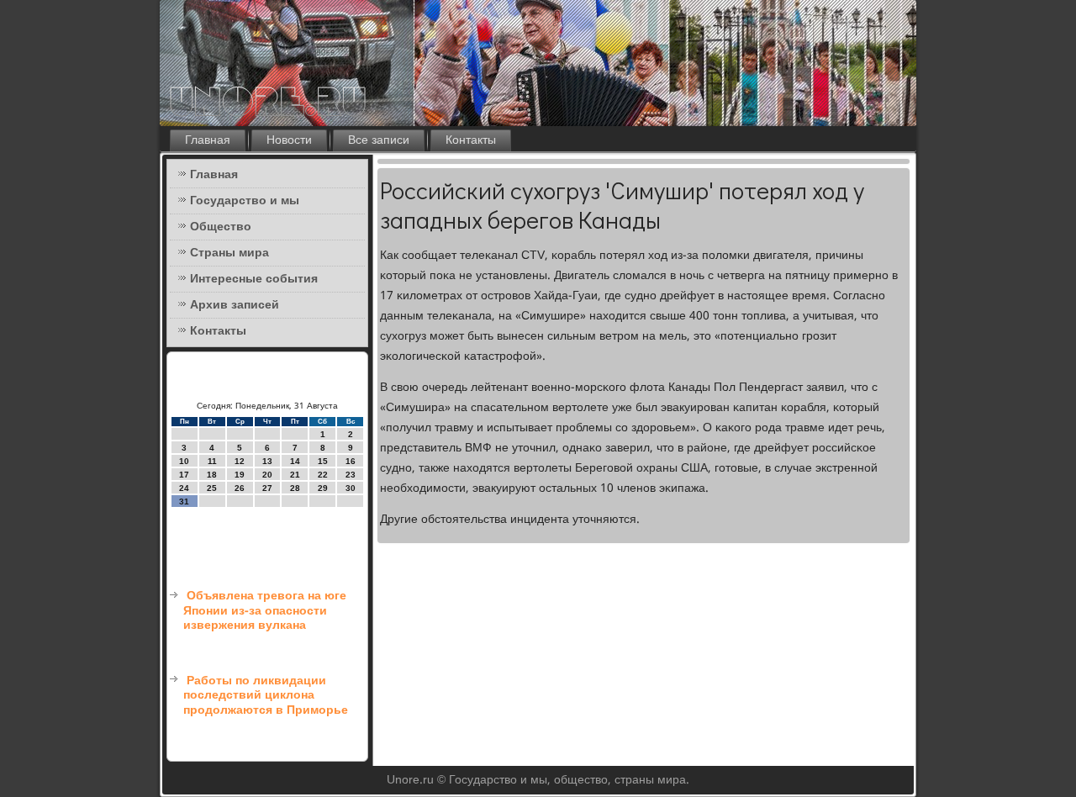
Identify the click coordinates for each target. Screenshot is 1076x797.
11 (212, 461)
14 (295, 461)
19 (240, 474)
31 (184, 501)
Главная (207, 140)
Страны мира (229, 253)
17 (184, 474)
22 (323, 474)
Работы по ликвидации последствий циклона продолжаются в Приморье (265, 695)
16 (350, 461)
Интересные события (254, 279)
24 (184, 488)
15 (323, 461)
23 (350, 474)
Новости (289, 140)
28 (295, 488)
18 (212, 474)
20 (267, 474)
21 (295, 474)
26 (240, 488)
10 (184, 461)
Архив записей (234, 305)
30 (350, 488)
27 (267, 488)
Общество (220, 227)
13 (267, 461)
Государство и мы (244, 201)
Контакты (471, 140)
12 (240, 461)
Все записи (378, 140)
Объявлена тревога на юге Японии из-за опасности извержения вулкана (264, 611)
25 (212, 488)
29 (323, 488)
